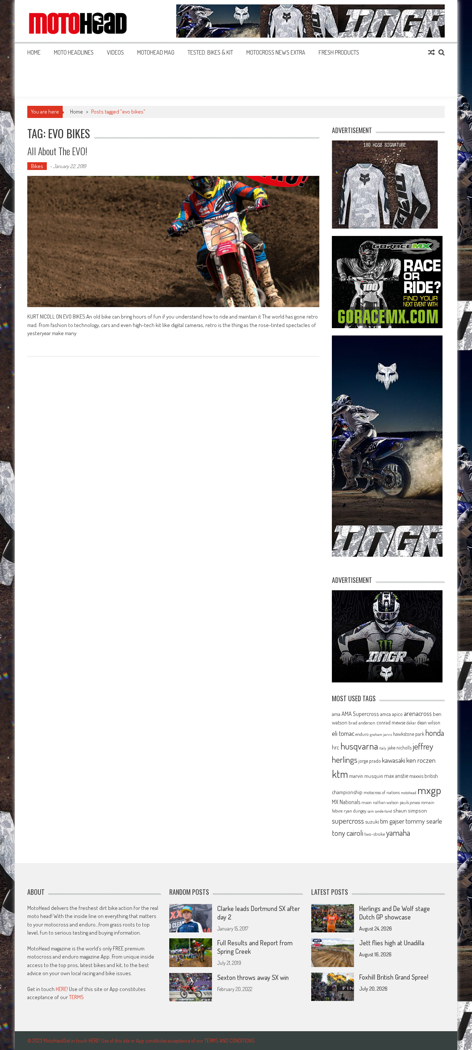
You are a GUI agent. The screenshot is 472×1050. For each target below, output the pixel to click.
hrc (335, 747)
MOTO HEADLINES (74, 52)
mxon (366, 802)
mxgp (429, 790)
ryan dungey (355, 811)
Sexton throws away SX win (253, 977)
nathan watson (386, 802)
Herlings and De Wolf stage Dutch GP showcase (394, 912)
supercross (348, 820)
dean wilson (428, 722)
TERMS (76, 997)
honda (434, 733)
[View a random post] (431, 52)
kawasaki (393, 760)
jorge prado (369, 761)
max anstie (396, 775)
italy (382, 748)
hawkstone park (408, 734)
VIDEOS (115, 52)
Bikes (37, 166)
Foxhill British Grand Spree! (393, 977)
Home (34, 52)
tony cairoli (347, 833)
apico (397, 714)
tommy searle (424, 821)
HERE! (62, 988)
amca (385, 713)
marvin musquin (366, 775)
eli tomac (343, 733)
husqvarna (359, 746)
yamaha (398, 832)
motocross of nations (382, 792)
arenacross (418, 713)
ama (336, 713)
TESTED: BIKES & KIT (210, 52)
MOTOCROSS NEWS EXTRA (275, 52)
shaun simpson (410, 810)
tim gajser (392, 821)
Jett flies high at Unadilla (391, 943)
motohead (408, 792)
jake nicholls (400, 747)
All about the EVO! (57, 151)
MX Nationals (346, 802)
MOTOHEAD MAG (155, 52)
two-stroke (374, 834)
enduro (362, 734)
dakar (411, 723)
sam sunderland (379, 811)
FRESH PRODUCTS (339, 52)
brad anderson (361, 723)
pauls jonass (410, 802)
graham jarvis (381, 734)
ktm (340, 773)
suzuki (372, 821)
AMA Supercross (360, 713)
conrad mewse (390, 722)
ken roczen (420, 760)
